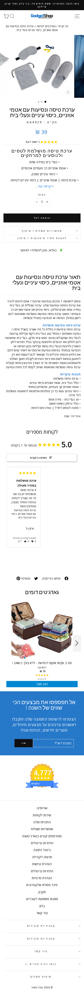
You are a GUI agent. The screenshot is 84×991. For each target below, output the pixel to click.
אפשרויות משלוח (42, 829)
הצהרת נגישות (42, 864)
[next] (77, 643)
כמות (42, 194)
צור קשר (42, 913)
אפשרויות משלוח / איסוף (42, 230)
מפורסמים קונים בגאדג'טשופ (42, 836)
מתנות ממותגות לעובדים (42, 899)
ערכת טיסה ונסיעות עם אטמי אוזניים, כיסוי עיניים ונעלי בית (23, 513)
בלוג (42, 906)
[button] (26, 541)
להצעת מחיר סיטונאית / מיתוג (41, 238)
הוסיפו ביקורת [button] (38, 458)
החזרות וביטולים (42, 843)
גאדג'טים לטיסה (46, 26)
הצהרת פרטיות (42, 878)
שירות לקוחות (42, 815)
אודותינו (42, 808)
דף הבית (64, 26)
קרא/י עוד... (43, 186)
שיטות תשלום (41, 976)
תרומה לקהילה (42, 857)
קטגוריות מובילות (41, 925)
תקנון (42, 892)
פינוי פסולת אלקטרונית (42, 885)
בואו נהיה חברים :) (41, 964)
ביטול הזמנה (42, 850)
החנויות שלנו (42, 822)
